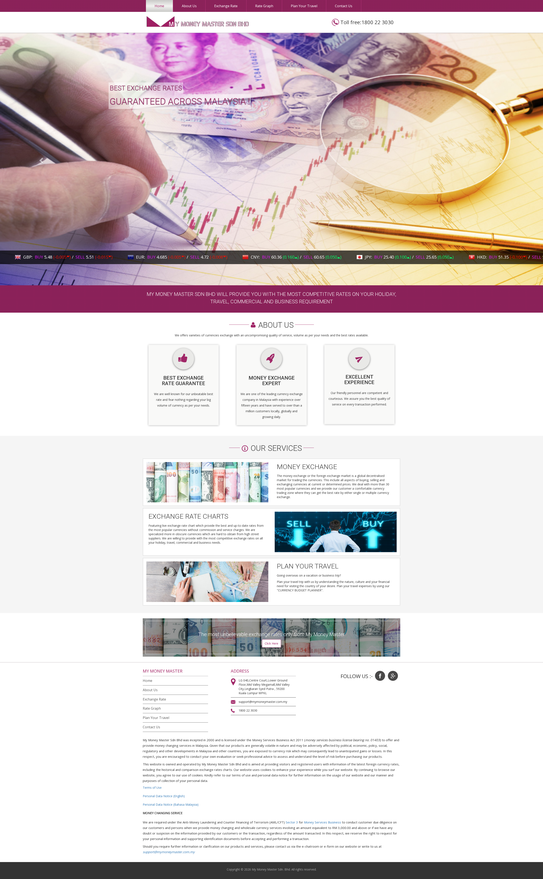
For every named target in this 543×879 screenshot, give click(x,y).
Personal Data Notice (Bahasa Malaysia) (171, 804)
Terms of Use (152, 788)
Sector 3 (292, 822)
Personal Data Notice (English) (164, 796)
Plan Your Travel (304, 6)
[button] (40, 159)
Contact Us (343, 6)
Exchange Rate (226, 6)
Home (159, 6)
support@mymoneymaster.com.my (169, 852)
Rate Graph (264, 6)
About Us (189, 6)
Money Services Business (322, 822)
